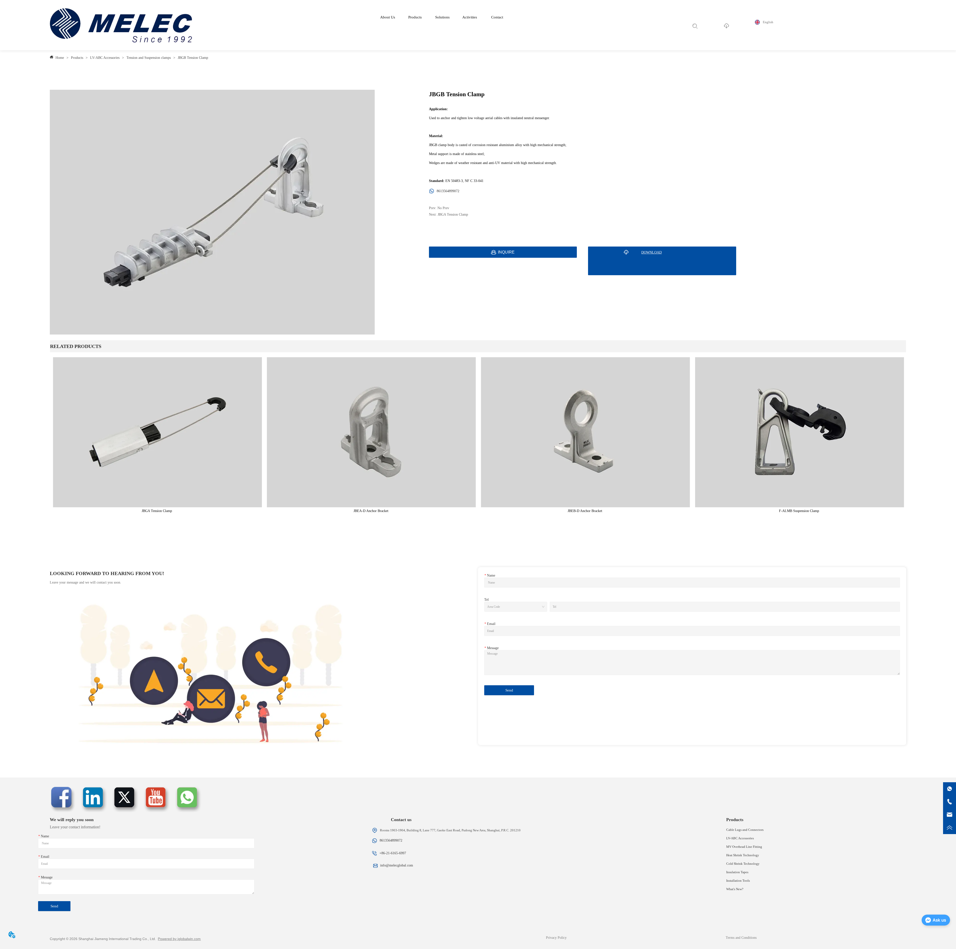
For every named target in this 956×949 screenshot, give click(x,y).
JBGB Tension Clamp (193, 58)
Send (509, 690)
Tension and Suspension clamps (148, 58)
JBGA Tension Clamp (453, 214)
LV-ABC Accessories (105, 58)
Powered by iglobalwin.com (179, 939)
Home (60, 58)
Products (77, 58)
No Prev (443, 208)
